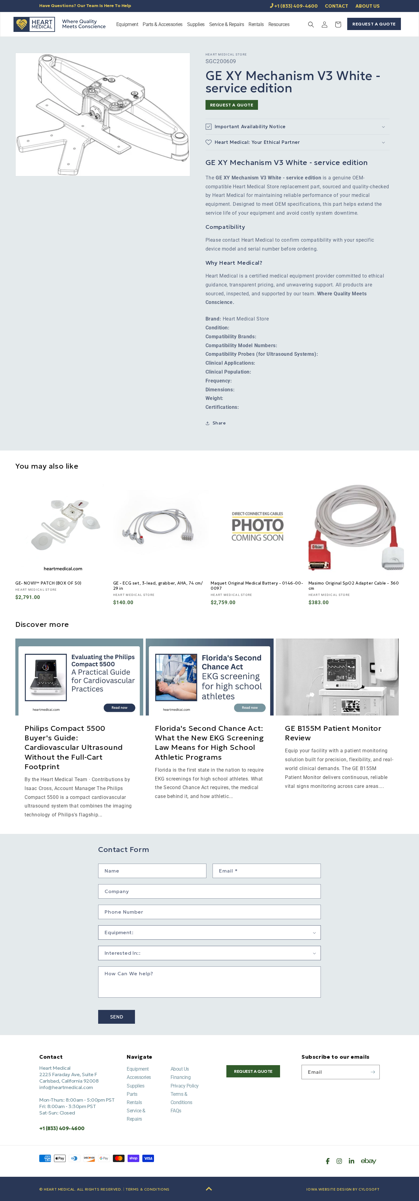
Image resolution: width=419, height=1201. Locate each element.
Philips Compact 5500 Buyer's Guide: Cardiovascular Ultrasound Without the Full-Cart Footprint (74, 747)
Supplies (135, 1086)
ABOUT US (368, 6)
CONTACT (336, 6)
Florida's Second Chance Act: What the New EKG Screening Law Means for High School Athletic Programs (209, 743)
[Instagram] (339, 1161)
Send (116, 1017)
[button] (127, 25)
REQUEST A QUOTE (374, 24)
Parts (132, 1094)
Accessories (139, 1077)
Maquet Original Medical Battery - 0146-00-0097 (257, 586)
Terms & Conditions (147, 1189)
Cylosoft (369, 1189)
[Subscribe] (372, 1072)
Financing (181, 1077)
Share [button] (219, 423)
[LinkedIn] (351, 1161)
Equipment (138, 1069)
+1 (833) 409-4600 (296, 6)
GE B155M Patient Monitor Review (333, 733)
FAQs (176, 1111)
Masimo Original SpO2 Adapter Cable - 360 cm (354, 586)
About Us (180, 1069)
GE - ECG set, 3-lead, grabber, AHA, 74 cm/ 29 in (158, 586)
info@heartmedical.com (66, 1087)
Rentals (134, 1102)
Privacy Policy (185, 1086)
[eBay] (369, 1161)
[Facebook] (327, 1161)
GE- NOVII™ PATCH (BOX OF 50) (48, 583)
